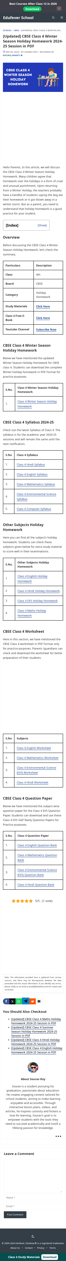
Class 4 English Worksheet (34, 748)
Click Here (43, 306)
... (58, 1134)
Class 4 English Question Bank (37, 845)
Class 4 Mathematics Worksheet (37, 758)
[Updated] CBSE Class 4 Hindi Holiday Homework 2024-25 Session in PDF (35, 1042)
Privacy (40, 1247)
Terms (52, 1247)
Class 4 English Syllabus (32, 474)
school (7, 30)
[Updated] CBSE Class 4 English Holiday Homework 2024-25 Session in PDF (36, 1050)
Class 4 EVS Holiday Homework (37, 601)
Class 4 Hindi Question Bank (35, 884)
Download (32, 9)
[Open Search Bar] (53, 17)
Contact (29, 1247)
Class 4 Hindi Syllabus (31, 464)
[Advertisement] (33, 130)
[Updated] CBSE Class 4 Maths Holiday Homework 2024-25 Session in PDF (36, 1021)
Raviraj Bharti (11, 55)
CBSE (16, 30)
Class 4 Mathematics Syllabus (36, 484)
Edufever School (18, 17)
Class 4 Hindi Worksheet (32, 782)
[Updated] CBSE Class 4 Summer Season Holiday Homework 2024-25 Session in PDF (34, 1031)
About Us (15, 1247)
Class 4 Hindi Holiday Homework (38, 591)
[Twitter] (12, 1001)
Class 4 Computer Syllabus (34, 509)
